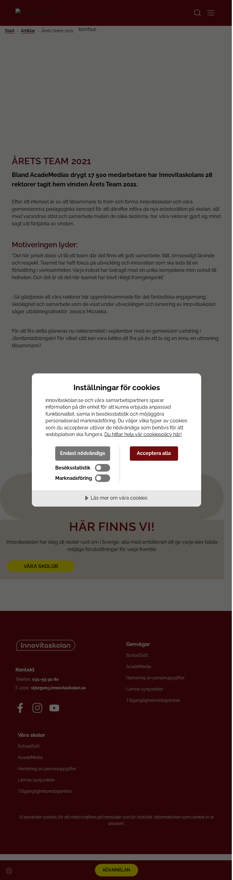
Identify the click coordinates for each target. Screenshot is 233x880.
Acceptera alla (154, 453)
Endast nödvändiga (82, 453)
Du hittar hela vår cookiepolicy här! (143, 434)
